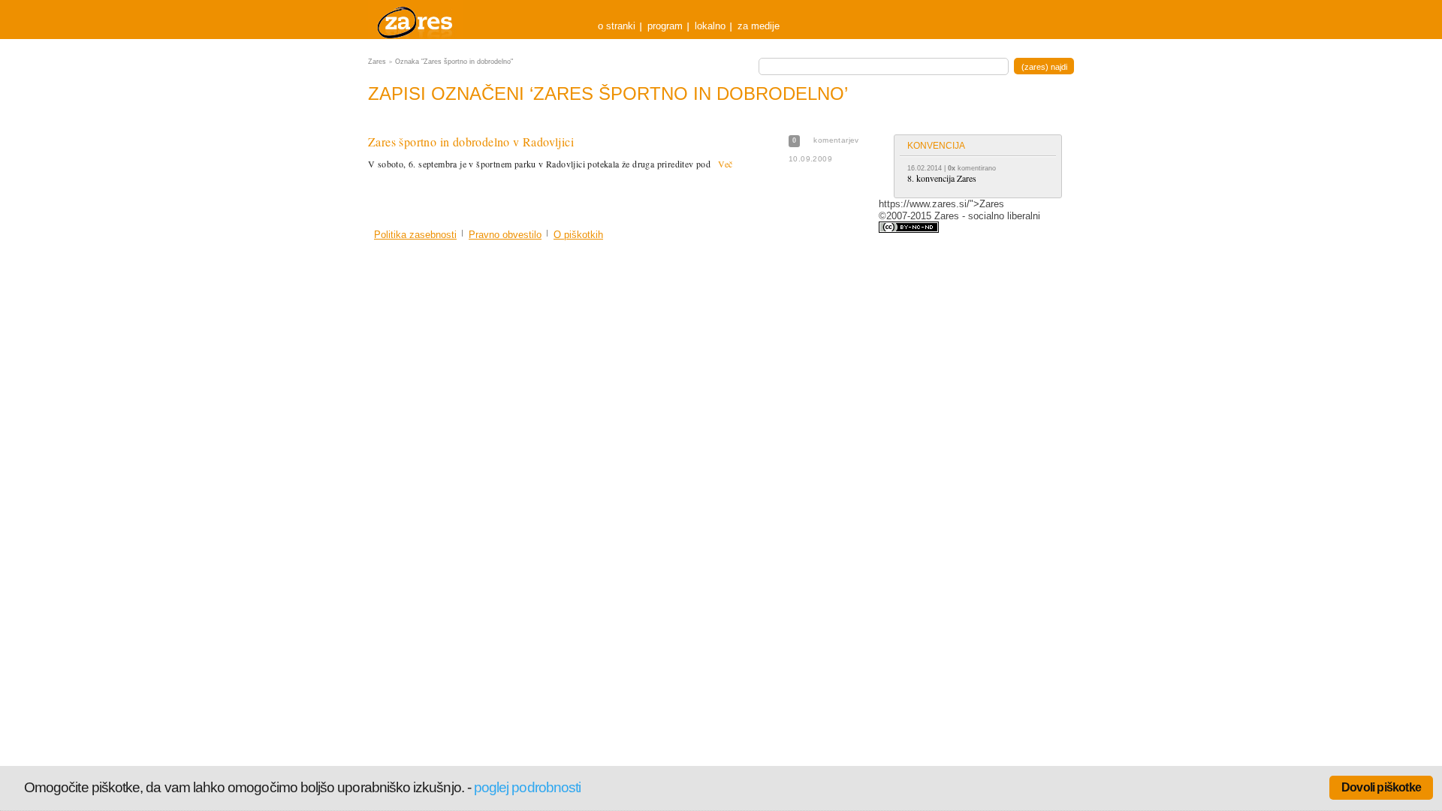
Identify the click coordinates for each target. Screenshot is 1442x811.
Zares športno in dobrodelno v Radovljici (471, 141)
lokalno (710, 26)
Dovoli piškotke (1381, 787)
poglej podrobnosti (527, 787)
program (665, 26)
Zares (416, 19)
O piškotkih (578, 234)
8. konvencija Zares (941, 178)
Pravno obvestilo (505, 234)
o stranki (616, 26)
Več (725, 164)
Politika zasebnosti (415, 234)
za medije (759, 26)
